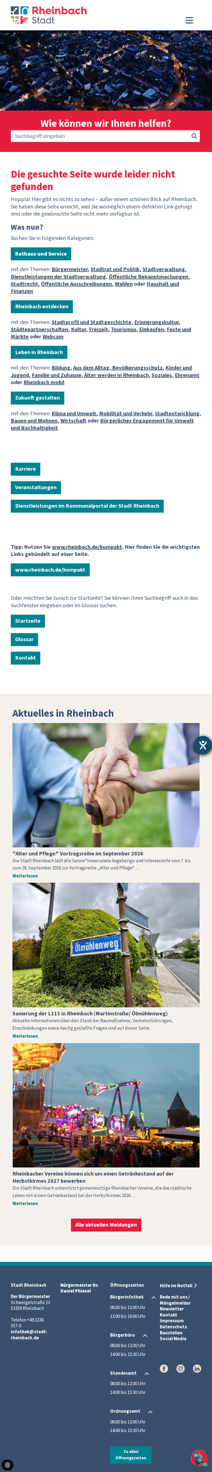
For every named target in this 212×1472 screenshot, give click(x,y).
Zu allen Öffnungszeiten (130, 1455)
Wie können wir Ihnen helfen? (106, 124)
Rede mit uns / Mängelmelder (175, 1300)
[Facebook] (164, 1368)
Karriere (25, 469)
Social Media (173, 1338)
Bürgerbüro (122, 1335)
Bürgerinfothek (127, 1297)
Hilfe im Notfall (176, 1286)
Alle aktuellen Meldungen (106, 1225)
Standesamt (123, 1373)
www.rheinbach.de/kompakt (50, 570)
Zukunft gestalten (37, 398)
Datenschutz (173, 1327)
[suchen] (194, 136)
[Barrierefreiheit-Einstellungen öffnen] (203, 745)
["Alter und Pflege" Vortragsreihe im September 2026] (106, 785)
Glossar (24, 639)
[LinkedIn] (197, 1368)
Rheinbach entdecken (41, 307)
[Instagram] (180, 1368)
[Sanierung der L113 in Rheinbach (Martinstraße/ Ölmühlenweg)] (106, 945)
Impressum (172, 1321)
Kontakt (25, 658)
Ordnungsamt (125, 1411)
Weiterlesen (25, 876)
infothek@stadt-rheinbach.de (29, 1335)
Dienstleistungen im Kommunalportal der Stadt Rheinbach (87, 506)
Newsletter (172, 1309)
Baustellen (171, 1333)
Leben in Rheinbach (39, 352)
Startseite (28, 621)
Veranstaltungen (36, 487)
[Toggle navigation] (189, 20)
